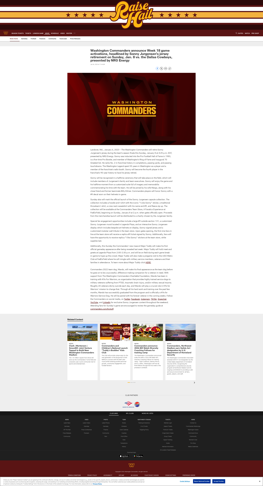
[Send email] (165, 69)
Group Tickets (168, 436)
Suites (168, 443)
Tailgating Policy (144, 429)
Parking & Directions (144, 423)
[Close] (259, 481)
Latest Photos (106, 423)
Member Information (168, 446)
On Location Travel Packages (168, 450)
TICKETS (167, 419)
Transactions (124, 443)
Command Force (193, 433)
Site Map (121, 475)
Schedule (124, 426)
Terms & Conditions (74, 475)
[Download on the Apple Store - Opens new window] (124, 456)
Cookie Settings (170, 475)
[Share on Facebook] (157, 69)
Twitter (127, 299)
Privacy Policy (92, 475)
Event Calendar (124, 429)
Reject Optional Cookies (201, 481)
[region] (131, 481)
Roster (124, 423)
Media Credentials (193, 446)
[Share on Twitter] (161, 69)
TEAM (124, 419)
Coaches (124, 433)
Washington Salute (193, 429)
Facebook (135, 299)
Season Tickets (168, 426)
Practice (106, 429)
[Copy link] (169, 68)
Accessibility (108, 475)
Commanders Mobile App (193, 426)
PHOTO (106, 419)
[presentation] (195, 383)
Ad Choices (134, 475)
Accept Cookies (219, 481)
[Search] (236, 33)
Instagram (145, 299)
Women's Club (193, 439)
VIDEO (86, 419)
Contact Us (193, 423)
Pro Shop (193, 443)
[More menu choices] (74, 33)
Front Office (124, 436)
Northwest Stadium (144, 419)
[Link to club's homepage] (5, 33)
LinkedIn (106, 302)
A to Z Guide (144, 426)
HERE (148, 262)
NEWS (67, 419)
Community (67, 436)
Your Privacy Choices (151, 475)
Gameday (67, 426)
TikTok (154, 299)
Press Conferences (86, 429)
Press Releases (67, 433)
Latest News (67, 423)
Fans (105, 436)
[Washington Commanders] (131, 465)
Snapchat (162, 299)
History (124, 446)
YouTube (94, 302)
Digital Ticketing (167, 439)
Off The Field (66, 429)
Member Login (168, 423)
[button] (128, 382)
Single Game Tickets (168, 433)
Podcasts (86, 433)
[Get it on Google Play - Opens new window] (138, 457)
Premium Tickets (168, 429)
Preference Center (189, 475)
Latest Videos (86, 423)
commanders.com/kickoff (101, 309)
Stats (124, 439)
